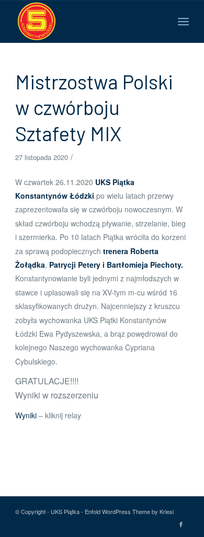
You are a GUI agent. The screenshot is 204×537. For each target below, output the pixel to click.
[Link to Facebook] (181, 524)
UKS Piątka (65, 511)
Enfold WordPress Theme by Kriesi (129, 511)
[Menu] (183, 21)
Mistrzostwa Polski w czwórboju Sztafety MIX (94, 107)
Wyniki (27, 415)
